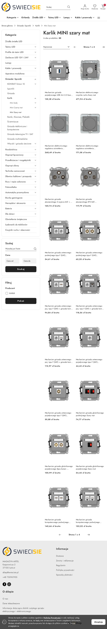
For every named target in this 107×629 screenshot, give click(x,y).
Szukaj (21, 269)
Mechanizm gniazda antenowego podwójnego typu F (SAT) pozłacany (89, 253)
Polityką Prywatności (52, 617)
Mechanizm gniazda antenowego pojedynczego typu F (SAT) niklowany (89, 360)
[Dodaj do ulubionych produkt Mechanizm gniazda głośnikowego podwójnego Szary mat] (101, 375)
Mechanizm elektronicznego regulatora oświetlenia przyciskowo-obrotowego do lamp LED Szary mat (58, 147)
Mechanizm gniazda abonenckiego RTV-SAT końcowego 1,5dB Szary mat (87, 200)
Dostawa (60, 555)
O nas (5, 598)
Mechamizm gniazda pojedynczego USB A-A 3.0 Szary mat (58, 93)
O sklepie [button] (8, 592)
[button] (13, 17)
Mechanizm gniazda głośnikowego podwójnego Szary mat (90, 414)
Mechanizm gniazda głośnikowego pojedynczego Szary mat (90, 467)
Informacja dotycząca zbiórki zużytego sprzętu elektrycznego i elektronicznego (23, 610)
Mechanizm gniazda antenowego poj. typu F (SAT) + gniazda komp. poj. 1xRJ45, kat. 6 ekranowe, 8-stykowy (89, 307)
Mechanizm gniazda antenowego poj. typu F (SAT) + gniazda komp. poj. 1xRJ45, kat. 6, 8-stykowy (58, 360)
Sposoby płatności (64, 574)
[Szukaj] (35, 249)
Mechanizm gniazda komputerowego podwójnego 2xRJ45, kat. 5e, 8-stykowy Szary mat (57, 521)
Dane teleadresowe (11, 603)
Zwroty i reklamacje (64, 560)
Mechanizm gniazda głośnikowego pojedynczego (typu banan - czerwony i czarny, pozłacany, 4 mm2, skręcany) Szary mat (59, 467)
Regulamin (60, 565)
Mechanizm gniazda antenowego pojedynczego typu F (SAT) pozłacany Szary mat (58, 414)
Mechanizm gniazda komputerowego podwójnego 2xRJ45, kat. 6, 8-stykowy (88, 521)
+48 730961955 (10, 577)
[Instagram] (9, 584)
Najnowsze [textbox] (47, 47)
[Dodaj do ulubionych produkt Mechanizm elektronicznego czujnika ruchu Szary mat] (101, 55)
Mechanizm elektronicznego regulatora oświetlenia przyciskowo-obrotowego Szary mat (88, 147)
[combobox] (56, 47)
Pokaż (20, 300)
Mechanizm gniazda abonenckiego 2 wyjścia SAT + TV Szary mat (59, 200)
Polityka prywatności (65, 570)
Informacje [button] (62, 549)
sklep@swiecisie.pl (11, 572)
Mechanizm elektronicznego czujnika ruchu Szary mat (87, 93)
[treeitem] (20, 41)
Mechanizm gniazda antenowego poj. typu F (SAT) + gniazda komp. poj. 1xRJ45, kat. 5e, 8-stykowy (58, 307)
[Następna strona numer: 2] (103, 47)
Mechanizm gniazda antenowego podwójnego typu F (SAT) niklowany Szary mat (58, 253)
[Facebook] (4, 584)
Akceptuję (98, 622)
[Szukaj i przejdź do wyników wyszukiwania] (68, 7)
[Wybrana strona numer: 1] (89, 47)
